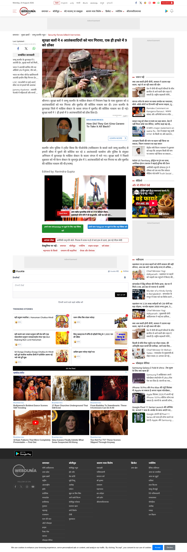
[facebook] (136, 3)
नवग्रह (151, 510)
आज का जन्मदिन (155, 472)
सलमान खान (73, 506)
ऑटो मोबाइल (47, 523)
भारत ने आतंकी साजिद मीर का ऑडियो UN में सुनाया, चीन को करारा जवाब (24, 68)
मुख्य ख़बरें (25, 34)
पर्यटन (71, 489)
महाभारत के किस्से (50, 250)
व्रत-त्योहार (100, 493)
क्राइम (44, 527)
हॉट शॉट (72, 472)
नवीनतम (140, 259)
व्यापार (44, 536)
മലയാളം (94, 3)
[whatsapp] (34, 48)
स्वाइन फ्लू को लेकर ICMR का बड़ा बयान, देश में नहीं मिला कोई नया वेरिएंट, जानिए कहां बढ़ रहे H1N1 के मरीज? (152, 122)
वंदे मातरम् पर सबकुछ (73, 11)
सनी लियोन (73, 510)
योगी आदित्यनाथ (48, 467)
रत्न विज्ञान (152, 514)
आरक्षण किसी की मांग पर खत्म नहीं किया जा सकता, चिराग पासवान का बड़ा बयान (150, 142)
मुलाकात (72, 519)
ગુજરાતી (109, 3)
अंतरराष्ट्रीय (46, 484)
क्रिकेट (108, 11)
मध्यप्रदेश (45, 497)
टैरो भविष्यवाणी (154, 493)
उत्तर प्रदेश (45, 472)
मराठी (78, 3)
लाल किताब (153, 484)
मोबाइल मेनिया (142, 363)
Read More (63, 213)
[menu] (15, 11)
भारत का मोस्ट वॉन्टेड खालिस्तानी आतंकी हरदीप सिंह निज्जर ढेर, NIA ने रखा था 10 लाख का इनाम (26, 76)
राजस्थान (45, 514)
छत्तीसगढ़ (45, 502)
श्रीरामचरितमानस (134, 11)
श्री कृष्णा (100, 480)
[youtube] (154, 3)
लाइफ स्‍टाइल (93, 245)
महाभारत (100, 489)
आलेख (71, 484)
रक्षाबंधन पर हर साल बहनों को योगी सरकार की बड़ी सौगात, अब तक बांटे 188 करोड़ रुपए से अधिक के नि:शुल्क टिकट (153, 266)
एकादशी (100, 467)
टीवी (70, 514)
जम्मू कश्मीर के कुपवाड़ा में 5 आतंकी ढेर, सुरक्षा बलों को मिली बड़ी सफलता (25, 61)
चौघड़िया (152, 502)
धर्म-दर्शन (100, 497)
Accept (157, 547)
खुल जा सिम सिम (75, 493)
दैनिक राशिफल (154, 467)
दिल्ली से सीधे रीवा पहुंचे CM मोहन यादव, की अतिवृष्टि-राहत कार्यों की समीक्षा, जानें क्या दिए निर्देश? (151, 344)
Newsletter (166, 3)
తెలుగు (85, 3)
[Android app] (23, 453)
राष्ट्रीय (44, 480)
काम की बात (46, 519)
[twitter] (141, 3)
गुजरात (44, 506)
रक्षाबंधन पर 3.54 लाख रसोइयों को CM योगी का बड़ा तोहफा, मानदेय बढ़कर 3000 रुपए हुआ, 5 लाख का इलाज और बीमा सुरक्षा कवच (152, 305)
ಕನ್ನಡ (102, 3)
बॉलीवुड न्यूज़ (73, 467)
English (64, 3)
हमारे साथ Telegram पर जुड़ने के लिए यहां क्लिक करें (108, 226)
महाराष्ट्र (44, 510)
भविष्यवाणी (101, 472)
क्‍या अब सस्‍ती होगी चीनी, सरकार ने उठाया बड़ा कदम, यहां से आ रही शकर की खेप (151, 83)
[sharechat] (145, 3)
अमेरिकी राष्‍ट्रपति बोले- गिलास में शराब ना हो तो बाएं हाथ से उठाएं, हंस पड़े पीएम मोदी (89, 240)
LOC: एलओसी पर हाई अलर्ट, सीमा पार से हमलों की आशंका (24, 83)
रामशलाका (152, 497)
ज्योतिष (119, 11)
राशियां (151, 480)
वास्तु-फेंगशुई (153, 489)
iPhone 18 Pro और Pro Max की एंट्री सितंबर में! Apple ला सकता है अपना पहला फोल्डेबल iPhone (152, 389)
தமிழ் (72, 3)
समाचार (45, 11)
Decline (170, 547)
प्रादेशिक (45, 493)
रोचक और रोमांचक (87, 250)
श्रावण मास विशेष (93, 11)
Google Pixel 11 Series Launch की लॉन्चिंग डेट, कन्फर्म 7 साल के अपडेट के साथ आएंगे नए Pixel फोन (152, 409)
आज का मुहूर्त (153, 476)
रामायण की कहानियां (69, 250)
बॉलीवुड (56, 11)
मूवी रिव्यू (72, 480)
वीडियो (139, 180)
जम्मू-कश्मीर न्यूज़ (39, 34)
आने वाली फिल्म (74, 497)
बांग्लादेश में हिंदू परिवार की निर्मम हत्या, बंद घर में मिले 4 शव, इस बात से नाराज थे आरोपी (152, 285)
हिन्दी (57, 3)
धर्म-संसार (105, 245)
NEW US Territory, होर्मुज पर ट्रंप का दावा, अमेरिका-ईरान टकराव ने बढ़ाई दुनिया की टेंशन (151, 162)
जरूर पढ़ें (140, 77)
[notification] (171, 10)
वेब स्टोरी (72, 476)
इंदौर (43, 489)
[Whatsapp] (158, 3)
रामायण (99, 484)
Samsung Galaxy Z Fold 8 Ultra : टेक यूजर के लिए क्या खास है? (152, 369)
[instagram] (150, 3)
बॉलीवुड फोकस (74, 502)
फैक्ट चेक (45, 531)
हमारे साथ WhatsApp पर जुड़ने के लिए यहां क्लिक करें (62, 228)
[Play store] (166, 10)
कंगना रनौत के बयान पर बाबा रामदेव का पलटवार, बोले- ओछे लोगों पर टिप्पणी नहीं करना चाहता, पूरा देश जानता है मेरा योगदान (152, 103)
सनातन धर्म (100, 476)
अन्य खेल (134, 467)
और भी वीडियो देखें (141, 185)
